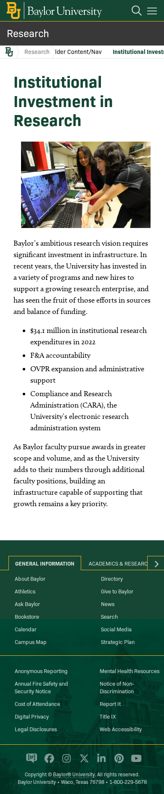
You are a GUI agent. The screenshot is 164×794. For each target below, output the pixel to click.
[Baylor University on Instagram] (65, 762)
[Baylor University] (53, 10)
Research (28, 33)
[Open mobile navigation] (153, 12)
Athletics (25, 591)
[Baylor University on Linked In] (99, 762)
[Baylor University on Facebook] (47, 762)
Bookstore (27, 616)
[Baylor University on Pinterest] (117, 762)
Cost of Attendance (37, 703)
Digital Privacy (32, 716)
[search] (132, 12)
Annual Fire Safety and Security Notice (41, 687)
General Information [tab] (44, 563)
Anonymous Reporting (41, 670)
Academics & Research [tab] (120, 563)
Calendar (26, 629)
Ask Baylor (27, 603)
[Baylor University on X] (82, 762)
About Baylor (30, 578)
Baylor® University (74, 774)
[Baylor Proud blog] (30, 762)
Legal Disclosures (36, 728)
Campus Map (31, 641)
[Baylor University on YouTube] (134, 762)
